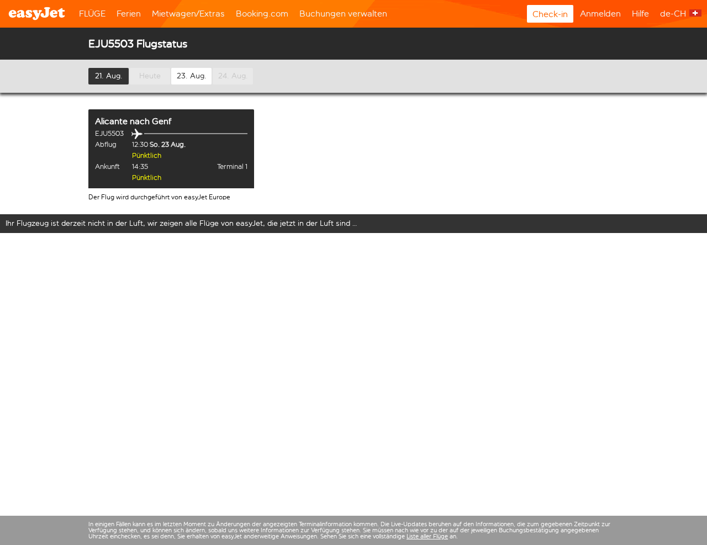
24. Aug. (233, 76)
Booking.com (262, 13)
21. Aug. (109, 76)
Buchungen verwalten (343, 13)
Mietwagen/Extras (188, 13)
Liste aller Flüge (427, 536)
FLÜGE (92, 13)
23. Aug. (192, 76)
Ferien (129, 13)
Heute (150, 76)
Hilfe (640, 13)
